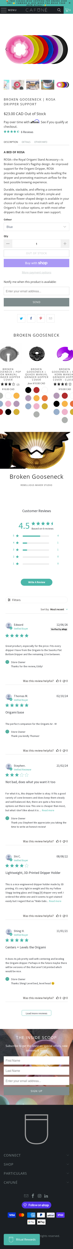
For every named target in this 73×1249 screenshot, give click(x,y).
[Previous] (7, 49)
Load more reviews (36, 1013)
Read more (48, 810)
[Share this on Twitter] (21, 318)
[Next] (66, 49)
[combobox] (54, 609)
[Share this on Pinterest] (41, 318)
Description (11, 142)
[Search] (59, 10)
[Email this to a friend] (51, 318)
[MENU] (2, 10)
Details (26, 142)
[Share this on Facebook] (31, 318)
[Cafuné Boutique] (36, 10)
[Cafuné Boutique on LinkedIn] (46, 1196)
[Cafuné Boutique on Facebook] (33, 1196)
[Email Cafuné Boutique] (26, 1196)
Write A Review (36, 582)
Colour (8, 219)
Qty (6, 236)
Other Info (40, 142)
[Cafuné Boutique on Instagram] (39, 1196)
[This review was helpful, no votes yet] (57, 681)
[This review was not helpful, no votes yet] (64, 681)
